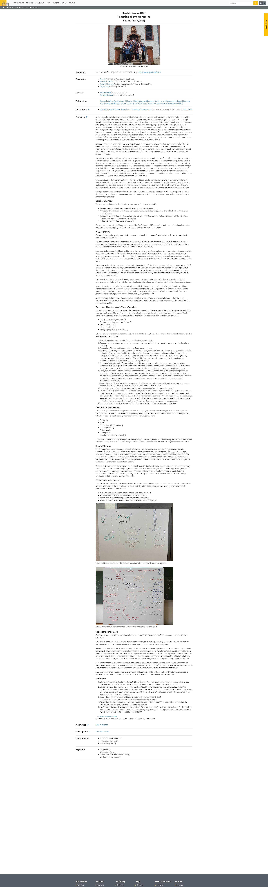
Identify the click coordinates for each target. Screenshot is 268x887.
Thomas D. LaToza (106, 82)
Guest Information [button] (59, 3)
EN (261, 3)
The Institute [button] (19, 3)
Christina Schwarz (106, 95)
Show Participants (102, 732)
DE (264, 3)
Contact (72, 3)
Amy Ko (102, 79)
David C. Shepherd (106, 84)
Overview (80, 885)
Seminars (9, 7)
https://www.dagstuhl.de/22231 (149, 72)
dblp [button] (48, 3)
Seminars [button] (29, 3)
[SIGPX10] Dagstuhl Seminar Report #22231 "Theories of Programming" (125, 110)
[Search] (255, 3)
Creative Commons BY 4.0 (107, 716)
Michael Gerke (105, 93)
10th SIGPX (188, 110)
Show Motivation (102, 725)
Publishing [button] (40, 3)
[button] (112, 45)
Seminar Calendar (21, 7)
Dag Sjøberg (104, 87)
